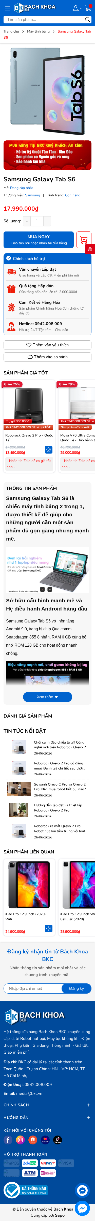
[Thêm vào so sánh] (48, 416)
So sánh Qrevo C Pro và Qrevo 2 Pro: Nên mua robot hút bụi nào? (60, 787)
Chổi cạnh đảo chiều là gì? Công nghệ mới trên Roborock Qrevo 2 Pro (60, 747)
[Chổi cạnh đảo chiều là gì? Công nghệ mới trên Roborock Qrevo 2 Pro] (18, 747)
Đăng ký (76, 988)
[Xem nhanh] (48, 395)
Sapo (60, 1215)
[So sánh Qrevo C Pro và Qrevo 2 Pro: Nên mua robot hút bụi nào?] (18, 789)
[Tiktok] (57, 1140)
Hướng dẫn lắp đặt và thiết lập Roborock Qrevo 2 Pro (58, 808)
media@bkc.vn (29, 1093)
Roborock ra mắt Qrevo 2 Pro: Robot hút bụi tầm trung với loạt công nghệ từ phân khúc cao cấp (60, 831)
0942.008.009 (48, 324)
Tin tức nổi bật (25, 731)
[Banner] (47, 155)
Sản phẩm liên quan (29, 852)
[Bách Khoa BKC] (35, 8)
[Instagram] (20, 1140)
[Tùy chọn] (48, 450)
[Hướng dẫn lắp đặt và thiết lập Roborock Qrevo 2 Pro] (18, 810)
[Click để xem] (47, 91)
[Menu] (7, 8)
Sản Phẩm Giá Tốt (26, 373)
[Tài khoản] (76, 8)
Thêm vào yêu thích (51, 345)
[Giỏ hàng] (88, 7)
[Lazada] (45, 1140)
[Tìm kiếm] (87, 19)
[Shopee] (32, 1140)
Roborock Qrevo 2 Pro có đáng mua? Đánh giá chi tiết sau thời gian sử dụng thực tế (58, 768)
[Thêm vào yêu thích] (48, 406)
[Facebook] (8, 1140)
